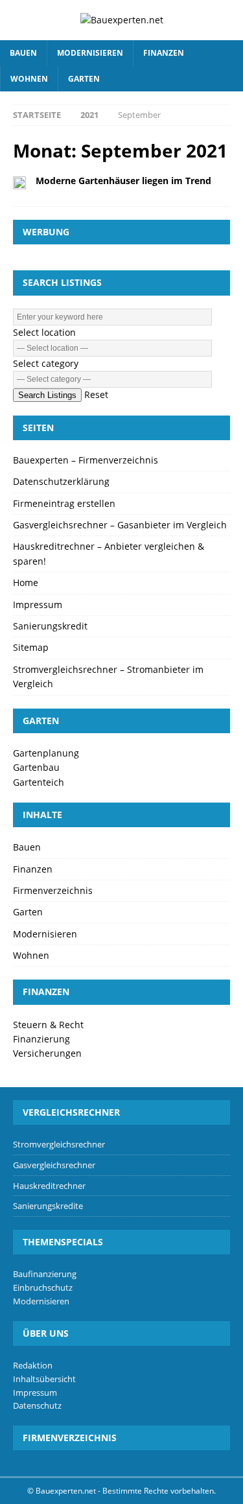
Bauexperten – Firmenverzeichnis (85, 460)
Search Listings (47, 395)
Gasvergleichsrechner (54, 1165)
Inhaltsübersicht (44, 1379)
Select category (45, 363)
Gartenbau (36, 767)
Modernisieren (90, 52)
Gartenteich (38, 782)
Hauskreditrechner (49, 1186)
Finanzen (163, 52)
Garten (84, 78)
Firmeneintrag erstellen (64, 503)
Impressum (37, 604)
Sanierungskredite (48, 1206)
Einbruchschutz (43, 1287)
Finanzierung (41, 1039)
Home (25, 582)
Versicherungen (47, 1053)
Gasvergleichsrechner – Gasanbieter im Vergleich (120, 525)
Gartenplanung (46, 753)
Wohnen (29, 78)
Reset (96, 394)
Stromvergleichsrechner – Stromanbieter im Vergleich (108, 676)
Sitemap (31, 647)
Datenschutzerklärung (61, 481)
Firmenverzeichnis (53, 890)
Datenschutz (37, 1405)
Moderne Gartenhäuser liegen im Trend (123, 180)
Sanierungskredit (50, 626)
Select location (44, 332)
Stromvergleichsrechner (59, 1144)
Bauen (23, 52)
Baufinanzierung (44, 1274)
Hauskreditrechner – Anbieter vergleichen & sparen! (108, 553)
